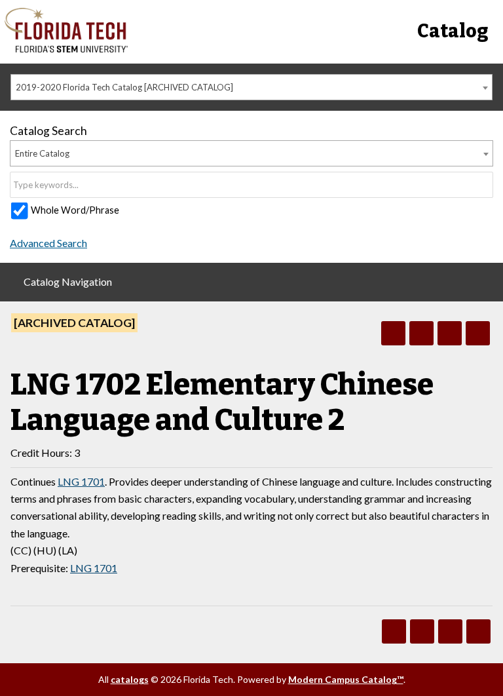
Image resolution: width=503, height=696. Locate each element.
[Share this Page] (421, 333)
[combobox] (251, 87)
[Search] (484, 185)
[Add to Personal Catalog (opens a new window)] (393, 333)
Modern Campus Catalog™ (345, 679)
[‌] (66, 48)
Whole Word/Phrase (75, 210)
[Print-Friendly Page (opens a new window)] (450, 333)
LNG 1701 (81, 481)
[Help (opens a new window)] (478, 333)
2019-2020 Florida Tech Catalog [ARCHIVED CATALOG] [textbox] (124, 87)
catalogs (130, 679)
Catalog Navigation (68, 281)
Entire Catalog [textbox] (42, 153)
